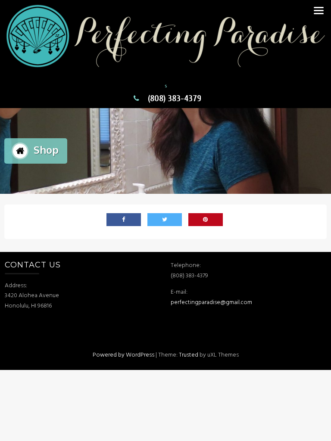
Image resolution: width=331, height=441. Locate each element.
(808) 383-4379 (174, 98)
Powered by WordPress (123, 355)
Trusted (188, 355)
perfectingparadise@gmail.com (212, 302)
